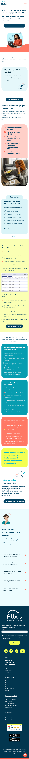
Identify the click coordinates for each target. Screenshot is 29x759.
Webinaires (8, 684)
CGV (14, 753)
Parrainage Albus (9, 720)
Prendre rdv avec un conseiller (14, 501)
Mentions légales (7, 751)
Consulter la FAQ (14, 601)
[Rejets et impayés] (14, 236)
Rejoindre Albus (9, 718)
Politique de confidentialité (18, 751)
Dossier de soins (9, 707)
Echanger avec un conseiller (14, 26)
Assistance (8, 672)
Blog (6, 681)
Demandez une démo (14, 326)
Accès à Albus (8, 670)
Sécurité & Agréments (10, 699)
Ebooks (7, 683)
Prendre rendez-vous (14, 99)
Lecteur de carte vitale (11, 705)
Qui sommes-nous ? (10, 716)
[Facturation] (13, 236)
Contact (7, 668)
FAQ (6, 686)
